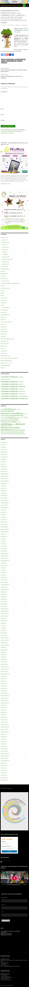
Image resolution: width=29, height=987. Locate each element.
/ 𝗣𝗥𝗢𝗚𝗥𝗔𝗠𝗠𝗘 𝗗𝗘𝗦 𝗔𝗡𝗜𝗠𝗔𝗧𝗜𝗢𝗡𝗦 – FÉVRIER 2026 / (13, 391)
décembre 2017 (4, 666)
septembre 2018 (4, 645)
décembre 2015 (4, 724)
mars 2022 (3, 546)
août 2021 (3, 563)
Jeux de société (5, 307)
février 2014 (3, 777)
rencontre (3, 350)
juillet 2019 (3, 620)
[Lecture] (2, 884)
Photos (2, 336)
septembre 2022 (4, 531)
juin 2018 (3, 652)
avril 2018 (3, 657)
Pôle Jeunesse (3, 343)
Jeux (2, 305)
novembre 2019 (4, 611)
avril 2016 (3, 714)
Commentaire (4, 91)
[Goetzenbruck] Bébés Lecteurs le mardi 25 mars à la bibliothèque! (12, 76)
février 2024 (3, 495)
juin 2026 (3, 444)
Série (24, 433)
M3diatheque (12, 25)
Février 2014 (18, 417)
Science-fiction (20, 432)
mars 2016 (3, 717)
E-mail (2, 114)
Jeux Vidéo (3, 312)
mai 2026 (3, 447)
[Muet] (24, 884)
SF (8, 433)
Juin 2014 (7, 418)
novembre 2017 (4, 669)
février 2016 (3, 719)
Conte (2, 415)
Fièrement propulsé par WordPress (7, 985)
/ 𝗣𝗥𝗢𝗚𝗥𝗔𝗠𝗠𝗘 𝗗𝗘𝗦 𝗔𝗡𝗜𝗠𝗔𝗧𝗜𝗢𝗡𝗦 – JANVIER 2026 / (13, 393)
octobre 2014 (3, 758)
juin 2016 (3, 710)
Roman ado (4, 432)
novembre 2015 (4, 727)
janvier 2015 (3, 751)
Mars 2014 (18, 421)
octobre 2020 (3, 587)
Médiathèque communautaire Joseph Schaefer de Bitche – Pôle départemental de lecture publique (12, 5)
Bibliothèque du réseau (20, 59)
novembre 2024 (4, 476)
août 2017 (3, 676)
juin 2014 (3, 768)
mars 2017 (3, 688)
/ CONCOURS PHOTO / (6, 379)
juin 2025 (3, 461)
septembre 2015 (4, 731)
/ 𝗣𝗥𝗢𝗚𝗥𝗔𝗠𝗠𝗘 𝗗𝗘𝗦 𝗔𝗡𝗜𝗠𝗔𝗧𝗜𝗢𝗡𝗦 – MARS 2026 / (12, 389)
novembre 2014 (4, 755)
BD (13, 411)
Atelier (3, 59)
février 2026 (3, 452)
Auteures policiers (4, 268)
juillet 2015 (3, 736)
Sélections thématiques (5, 360)
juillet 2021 (3, 565)
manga (14, 422)
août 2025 (3, 459)
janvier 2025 (3, 471)
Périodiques (3, 334)
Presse (2, 348)
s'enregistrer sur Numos (6, 183)
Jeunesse (26, 417)
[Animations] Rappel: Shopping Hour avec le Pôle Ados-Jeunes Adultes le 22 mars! (14, 70)
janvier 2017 (3, 693)
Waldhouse (4, 62)
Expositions (4, 249)
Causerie (4, 244)
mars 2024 (3, 493)
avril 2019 (3, 628)
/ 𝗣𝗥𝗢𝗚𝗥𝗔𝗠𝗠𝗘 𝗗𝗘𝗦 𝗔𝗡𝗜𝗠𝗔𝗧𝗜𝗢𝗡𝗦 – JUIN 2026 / (12, 381)
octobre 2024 (3, 478)
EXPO (2, 293)
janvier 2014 (3, 780)
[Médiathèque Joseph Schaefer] (1, 861)
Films (2, 295)
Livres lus (3, 324)
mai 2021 (3, 570)
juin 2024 (3, 485)
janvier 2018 (3, 664)
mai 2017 (3, 683)
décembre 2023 (4, 500)
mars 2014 (3, 775)
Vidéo (2, 367)
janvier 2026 (3, 454)
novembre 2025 (4, 456)
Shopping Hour (5, 264)
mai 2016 (3, 712)
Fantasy (8, 417)
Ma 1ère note (4, 256)
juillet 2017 (3, 678)
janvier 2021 (3, 579)
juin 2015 (3, 739)
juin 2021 (3, 567)
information (3, 300)
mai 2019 (3, 625)
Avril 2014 (19, 409)
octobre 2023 (3, 505)
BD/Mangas (3, 273)
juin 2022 (3, 538)
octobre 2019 (3, 613)
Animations (3, 237)
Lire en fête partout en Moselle (7, 420)
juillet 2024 (3, 483)
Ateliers (3, 240)
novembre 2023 (4, 502)
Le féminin (3, 317)
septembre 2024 (4, 481)
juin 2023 (3, 512)
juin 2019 (3, 623)
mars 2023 (3, 519)
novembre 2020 (4, 584)
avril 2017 (3, 686)
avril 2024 (3, 490)
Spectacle (11, 433)
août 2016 (3, 705)
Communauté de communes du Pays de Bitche (10, 931)
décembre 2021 (4, 553)
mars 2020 (3, 601)
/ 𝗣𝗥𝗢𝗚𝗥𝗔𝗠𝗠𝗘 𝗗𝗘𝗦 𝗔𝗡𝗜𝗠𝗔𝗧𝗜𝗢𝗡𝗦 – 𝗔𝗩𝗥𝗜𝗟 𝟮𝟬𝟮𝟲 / (13, 386)
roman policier (11, 432)
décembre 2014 (3, 417)
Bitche (19, 413)
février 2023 (3, 522)
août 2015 (3, 734)
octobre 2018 (3, 642)
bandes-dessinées (6, 411)
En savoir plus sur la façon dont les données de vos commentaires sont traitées (13, 131)
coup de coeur (7, 415)
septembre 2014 (4, 760)
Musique (2, 326)
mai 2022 (3, 541)
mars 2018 (3, 659)
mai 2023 (3, 514)
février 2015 (3, 748)
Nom (2, 109)
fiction (12, 417)
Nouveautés (3, 331)
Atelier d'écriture (10, 59)
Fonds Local (3, 297)
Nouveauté (20, 424)
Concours (3, 276)
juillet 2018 (3, 649)
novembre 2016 (4, 698)
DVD (2, 290)
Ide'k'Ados (4, 252)
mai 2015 (3, 741)
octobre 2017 (3, 671)
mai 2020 (3, 599)
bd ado (2, 271)
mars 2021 (3, 575)
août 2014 (3, 763)
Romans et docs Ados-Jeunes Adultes (8, 358)
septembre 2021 (4, 560)
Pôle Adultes (3, 341)
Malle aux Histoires (6, 259)
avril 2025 (3, 466)
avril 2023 (3, 517)
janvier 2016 (3, 722)
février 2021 (3, 577)
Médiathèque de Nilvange (6, 934)
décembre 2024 (4, 473)
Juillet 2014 (3, 418)
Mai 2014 (16, 420)
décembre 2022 (4, 526)
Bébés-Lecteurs (24, 413)
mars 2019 (3, 630)
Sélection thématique (18, 433)
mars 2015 (3, 746)
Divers (2, 285)
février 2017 (3, 690)
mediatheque (6, 424)
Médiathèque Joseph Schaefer (6, 860)
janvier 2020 (3, 606)
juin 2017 (3, 681)
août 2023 (3, 510)
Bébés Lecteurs (5, 242)
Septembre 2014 (4, 433)
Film (15, 417)
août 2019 (3, 618)
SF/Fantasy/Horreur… (5, 362)
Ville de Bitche (4, 932)
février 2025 (3, 469)
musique (14, 424)
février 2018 (3, 661)
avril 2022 (3, 543)
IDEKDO (5, 254)
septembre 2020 (4, 589)
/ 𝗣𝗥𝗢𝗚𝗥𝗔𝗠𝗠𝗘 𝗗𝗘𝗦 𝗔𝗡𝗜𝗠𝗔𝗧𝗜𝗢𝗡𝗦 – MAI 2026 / (12, 384)
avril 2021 (3, 572)
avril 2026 (3, 449)
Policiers (2, 346)
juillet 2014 (3, 765)
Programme (4, 261)
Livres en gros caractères (6, 322)
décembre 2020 (4, 582)
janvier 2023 (3, 524)
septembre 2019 (4, 616)
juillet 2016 (3, 707)
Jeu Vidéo (3, 302)
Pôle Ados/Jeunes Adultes (6, 338)
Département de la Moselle (6, 933)
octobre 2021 (3, 558)
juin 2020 (3, 596)
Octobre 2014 (9, 425)
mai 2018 (3, 654)
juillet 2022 (3, 536)
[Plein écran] (26, 884)
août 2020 (3, 591)
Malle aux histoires (6, 422)
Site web (3, 120)
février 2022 (3, 548)
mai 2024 (3, 488)
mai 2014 (3, 770)
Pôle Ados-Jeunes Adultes (10, 428)
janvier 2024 (3, 497)
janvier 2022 (3, 551)
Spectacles (4, 266)
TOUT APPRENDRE (5, 365)
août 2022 (3, 534)
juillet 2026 (3, 442)
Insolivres (22, 417)
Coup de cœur (5, 247)
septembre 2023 (4, 507)
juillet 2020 (3, 594)
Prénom (3, 904)
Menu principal (27, 5)
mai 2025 (3, 464)
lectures (2, 319)
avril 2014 (3, 772)
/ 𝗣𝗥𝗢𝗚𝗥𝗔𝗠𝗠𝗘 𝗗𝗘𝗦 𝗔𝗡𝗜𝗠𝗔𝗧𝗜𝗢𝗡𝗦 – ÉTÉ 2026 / (12, 376)
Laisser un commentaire (22, 25)
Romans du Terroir (4, 355)
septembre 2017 (4, 673)
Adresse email (4, 897)
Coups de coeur (4, 281)
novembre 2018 (4, 640)
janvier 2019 (3, 635)
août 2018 (3, 647)
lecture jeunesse (14, 418)
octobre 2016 (3, 700)
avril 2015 (3, 743)
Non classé (3, 329)
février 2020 (3, 604)
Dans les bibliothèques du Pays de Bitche (10, 10)
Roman (22, 430)
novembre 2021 (4, 555)
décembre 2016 (4, 695)
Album (2, 409)
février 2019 (3, 632)
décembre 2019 (4, 608)
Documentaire (15, 415)
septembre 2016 (4, 702)
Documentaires (4, 288)
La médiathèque (4, 314)
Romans (2, 353)
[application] (14, 878)
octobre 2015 (3, 729)
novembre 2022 (4, 529)
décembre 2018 (4, 637)
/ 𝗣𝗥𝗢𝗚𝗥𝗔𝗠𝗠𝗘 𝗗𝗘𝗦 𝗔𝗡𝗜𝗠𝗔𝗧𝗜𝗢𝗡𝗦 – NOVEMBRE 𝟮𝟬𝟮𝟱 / (14, 396)
